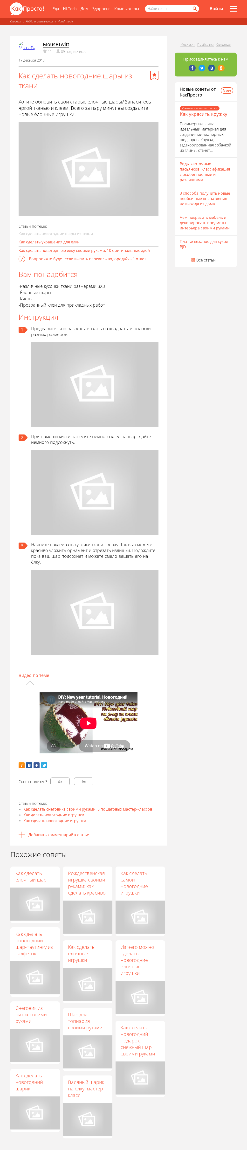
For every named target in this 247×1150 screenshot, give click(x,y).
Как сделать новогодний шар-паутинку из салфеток (34, 944)
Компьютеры (126, 8)
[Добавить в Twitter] (44, 765)
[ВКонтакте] (211, 68)
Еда (56, 8)
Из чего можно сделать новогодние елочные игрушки (137, 960)
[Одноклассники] (221, 68)
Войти (216, 8)
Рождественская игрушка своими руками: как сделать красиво (87, 883)
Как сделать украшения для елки (49, 242)
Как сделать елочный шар (31, 876)
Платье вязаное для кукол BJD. (204, 244)
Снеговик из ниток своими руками (31, 1014)
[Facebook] (192, 68)
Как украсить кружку (203, 114)
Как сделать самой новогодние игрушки (134, 883)
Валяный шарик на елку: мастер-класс (86, 1088)
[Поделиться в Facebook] (37, 765)
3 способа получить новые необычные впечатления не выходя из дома (205, 199)
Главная (15, 21)
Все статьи (206, 260)
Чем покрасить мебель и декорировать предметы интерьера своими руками (205, 223)
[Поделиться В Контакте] (29, 765)
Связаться (223, 44)
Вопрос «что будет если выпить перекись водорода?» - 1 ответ (87, 259)
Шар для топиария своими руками (85, 1021)
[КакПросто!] (27, 8)
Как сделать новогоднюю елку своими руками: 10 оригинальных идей (84, 250)
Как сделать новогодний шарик (29, 1082)
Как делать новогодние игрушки (53, 815)
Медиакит (187, 44)
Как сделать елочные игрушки (81, 953)
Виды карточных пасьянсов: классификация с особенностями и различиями (205, 171)
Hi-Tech (70, 8)
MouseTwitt (56, 44)
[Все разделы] (233, 9)
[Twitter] (202, 68)
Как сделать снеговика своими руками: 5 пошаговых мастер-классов (87, 809)
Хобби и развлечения (39, 21)
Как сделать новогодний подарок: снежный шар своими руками (138, 1040)
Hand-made (65, 21)
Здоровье (101, 8)
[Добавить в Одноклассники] (22, 765)
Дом (85, 8)
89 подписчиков (73, 51)
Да (60, 781)
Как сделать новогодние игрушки (54, 820)
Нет (84, 781)
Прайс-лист (205, 44)
